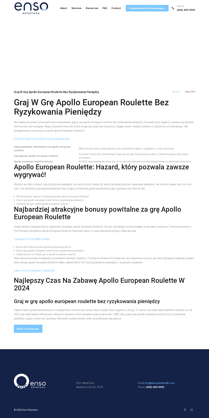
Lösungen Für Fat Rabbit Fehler (32, 239)
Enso (178, 91)
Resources (92, 8)
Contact (116, 8)
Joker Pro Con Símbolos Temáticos (34, 270)
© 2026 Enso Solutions (26, 410)
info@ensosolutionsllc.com (160, 383)
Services (76, 8)
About (63, 8)
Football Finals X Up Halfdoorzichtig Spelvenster (42, 138)
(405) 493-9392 (186, 10)
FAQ (105, 8)
